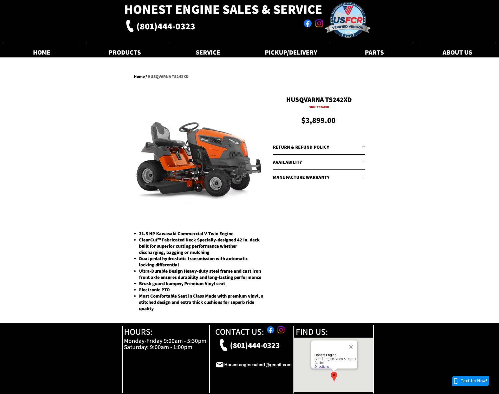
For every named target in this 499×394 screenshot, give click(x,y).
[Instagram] (319, 23)
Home (139, 76)
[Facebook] (308, 23)
